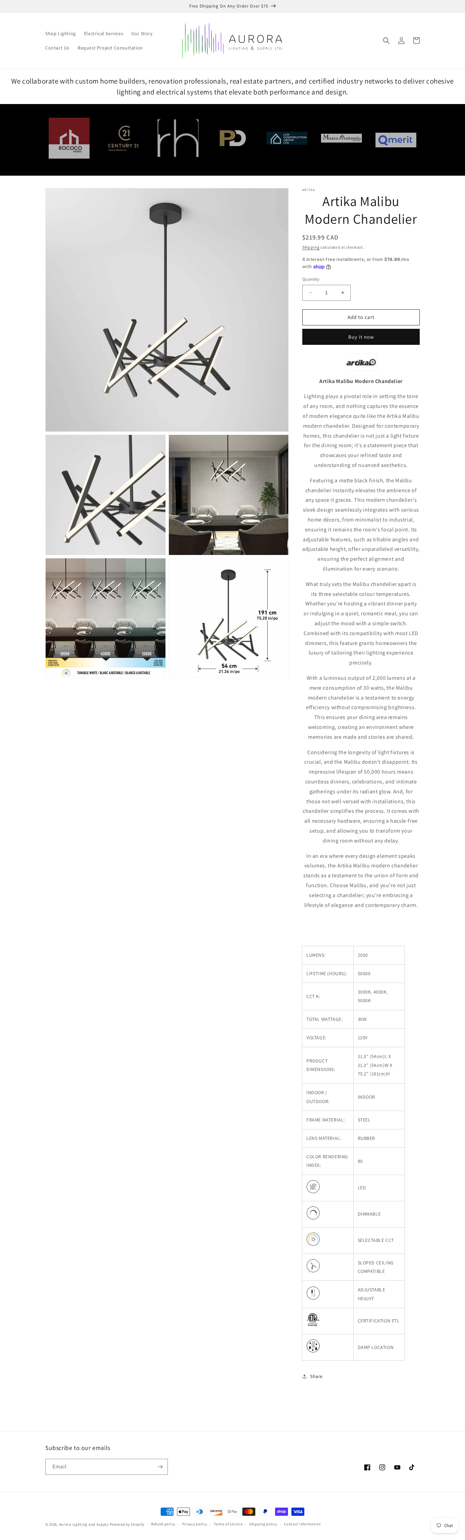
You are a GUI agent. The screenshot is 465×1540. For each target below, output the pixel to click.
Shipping (311, 247)
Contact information (302, 1524)
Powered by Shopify (127, 1524)
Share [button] (316, 1376)
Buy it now (361, 337)
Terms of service (228, 1524)
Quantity (310, 279)
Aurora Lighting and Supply (84, 1524)
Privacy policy (194, 1524)
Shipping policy (263, 1524)
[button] (386, 40)
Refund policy (163, 1524)
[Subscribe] (160, 1467)
